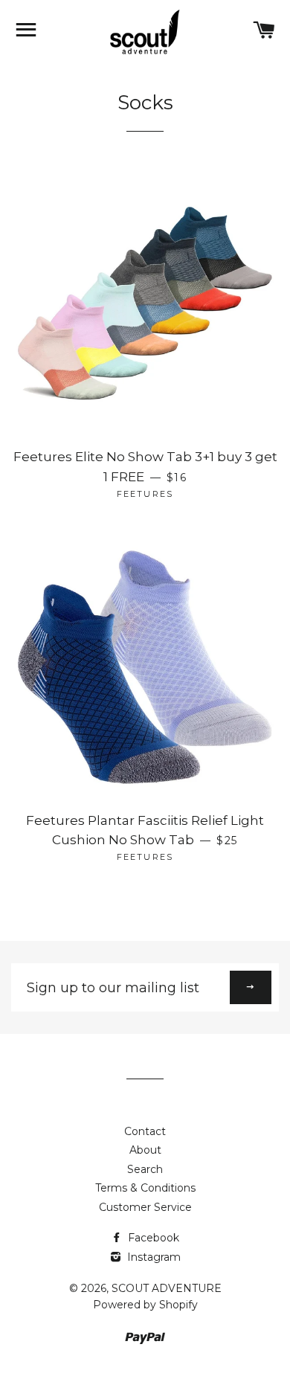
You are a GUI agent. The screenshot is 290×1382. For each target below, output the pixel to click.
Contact (145, 1131)
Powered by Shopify (145, 1304)
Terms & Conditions (145, 1188)
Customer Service (145, 1207)
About (145, 1150)
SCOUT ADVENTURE (167, 1288)
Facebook (152, 1237)
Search (145, 1169)
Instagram (152, 1257)
